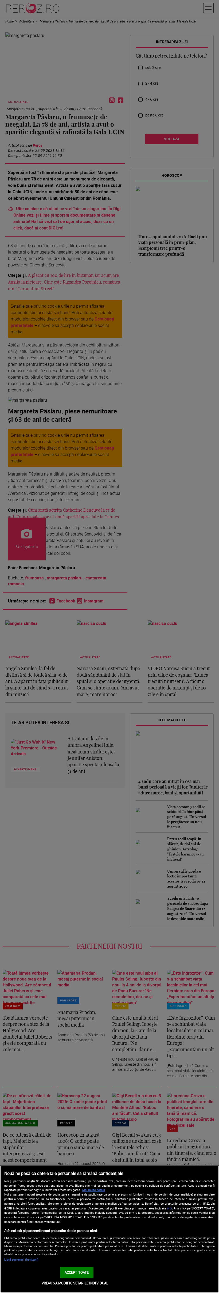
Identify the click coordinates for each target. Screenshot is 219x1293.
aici (169, 1208)
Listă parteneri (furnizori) (21, 1259)
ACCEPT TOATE (77, 1272)
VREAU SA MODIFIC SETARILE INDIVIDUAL (75, 1283)
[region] (109, 1229)
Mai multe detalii (93, 1190)
